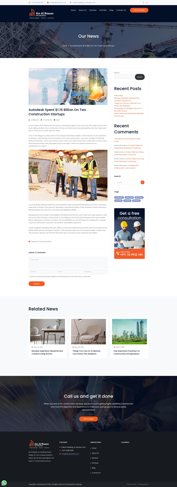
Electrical (139, 197)
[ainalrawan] (41, 13)
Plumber (48, 241)
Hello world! (118, 95)
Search (117, 73)
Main (58, 120)
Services (95, 458)
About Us (95, 453)
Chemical (129, 197)
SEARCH (142, 182)
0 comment (47, 120)
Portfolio (95, 463)
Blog (93, 468)
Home (65, 46)
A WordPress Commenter (124, 139)
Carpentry (34, 241)
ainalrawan (35, 120)
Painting (127, 201)
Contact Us (96, 473)
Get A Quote (88, 419)
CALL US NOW (139, 10)
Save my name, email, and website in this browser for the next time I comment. (60, 276)
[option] (47, 337)
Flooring (42, 241)
